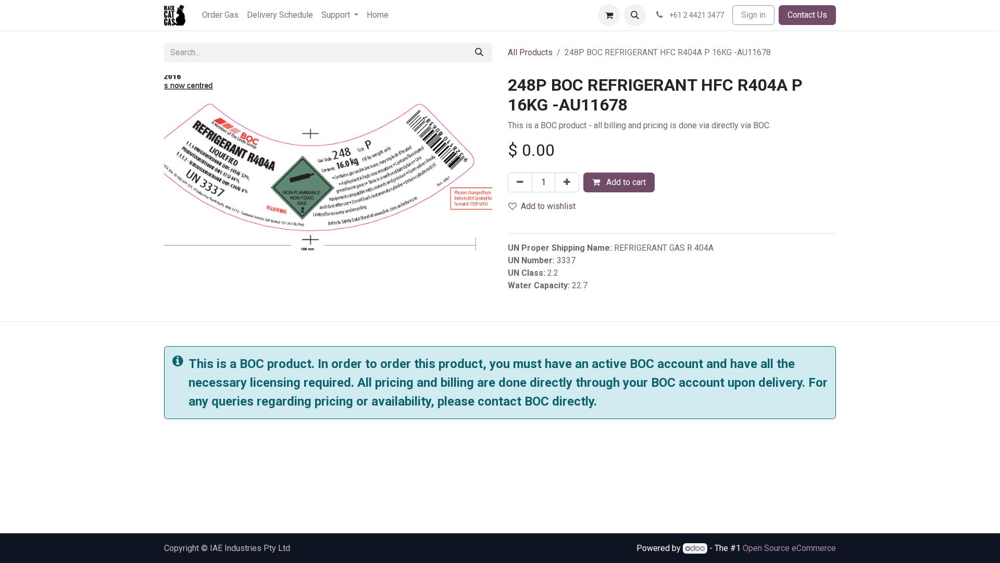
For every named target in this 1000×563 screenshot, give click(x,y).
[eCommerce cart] (609, 15)
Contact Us (807, 15)
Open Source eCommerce (789, 548)
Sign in (753, 15)
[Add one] (567, 182)
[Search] (479, 53)
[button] (635, 15)
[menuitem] (220, 15)
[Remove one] (520, 182)
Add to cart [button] (625, 182)
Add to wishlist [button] (548, 206)
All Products (530, 52)
